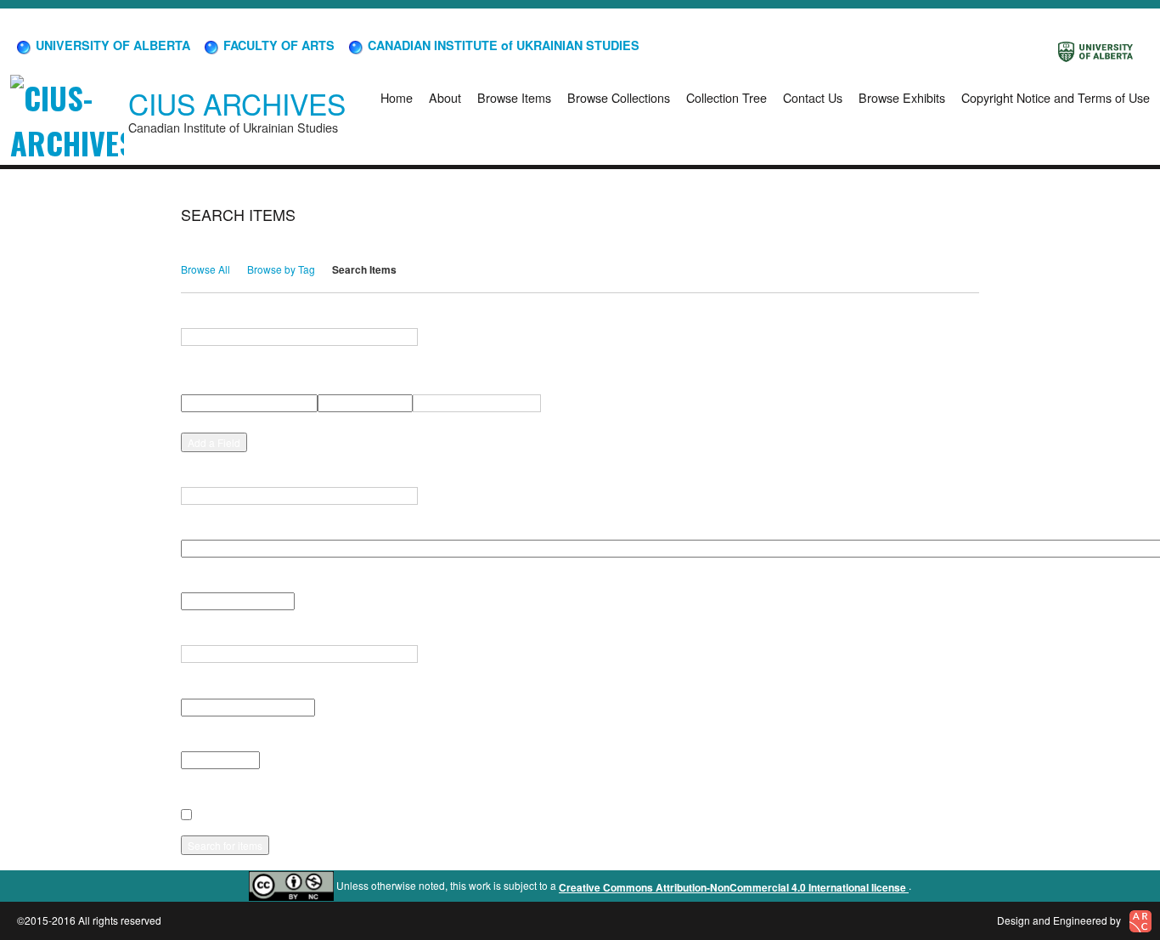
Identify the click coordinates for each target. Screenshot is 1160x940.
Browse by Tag (281, 269)
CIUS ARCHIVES (237, 103)
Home (396, 97)
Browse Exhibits (902, 97)
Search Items (364, 269)
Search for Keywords (232, 316)
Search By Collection (232, 527)
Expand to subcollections (241, 792)
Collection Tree (726, 97)
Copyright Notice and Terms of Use (1055, 97)
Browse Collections (618, 97)
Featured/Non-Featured (237, 686)
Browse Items (514, 97)
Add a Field (214, 442)
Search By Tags (219, 633)
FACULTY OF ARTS (277, 45)
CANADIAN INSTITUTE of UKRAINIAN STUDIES (501, 45)
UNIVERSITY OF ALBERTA (111, 45)
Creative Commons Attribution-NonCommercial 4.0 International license (734, 887)
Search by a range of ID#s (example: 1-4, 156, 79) (299, 475)
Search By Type (219, 580)
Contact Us (812, 97)
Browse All (205, 269)
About (445, 97)
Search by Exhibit (223, 739)
